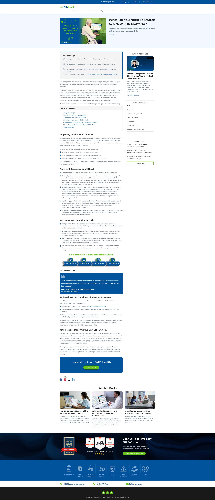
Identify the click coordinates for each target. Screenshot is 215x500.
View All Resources (133, 95)
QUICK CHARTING (69, 475)
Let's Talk (134, 2)
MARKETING (134, 475)
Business (130, 110)
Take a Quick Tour (148, 2)
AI (72, 11)
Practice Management (134, 114)
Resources (133, 11)
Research (71, 194)
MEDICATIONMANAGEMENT (91, 475)
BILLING (112, 475)
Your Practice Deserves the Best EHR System (79, 125)
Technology (131, 122)
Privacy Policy (114, 497)
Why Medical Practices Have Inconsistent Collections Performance (104, 413)
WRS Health (101, 182)
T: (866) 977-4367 (102, 485)
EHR (128, 106)
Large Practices (79, 11)
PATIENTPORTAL (101, 475)
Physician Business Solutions (109, 11)
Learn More (91, 367)
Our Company (143, 11)
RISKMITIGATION (123, 475)
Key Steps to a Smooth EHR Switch (76, 120)
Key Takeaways (69, 113)
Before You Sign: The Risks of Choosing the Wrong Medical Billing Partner (140, 76)
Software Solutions (92, 11)
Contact (152, 11)
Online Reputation (133, 118)
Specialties (124, 11)
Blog (112, 34)
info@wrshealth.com (135, 485)
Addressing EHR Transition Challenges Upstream (81, 122)
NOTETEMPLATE (80, 475)
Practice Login (122, 2)
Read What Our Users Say (134, 453)
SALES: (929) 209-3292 (108, 2)
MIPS (145, 475)
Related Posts (69, 127)
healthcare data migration (97, 306)
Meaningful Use (132, 125)
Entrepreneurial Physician (135, 129)
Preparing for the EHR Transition (75, 115)
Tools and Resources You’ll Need (75, 117)
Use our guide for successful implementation (102, 74)
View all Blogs (140, 163)
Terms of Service (124, 497)
